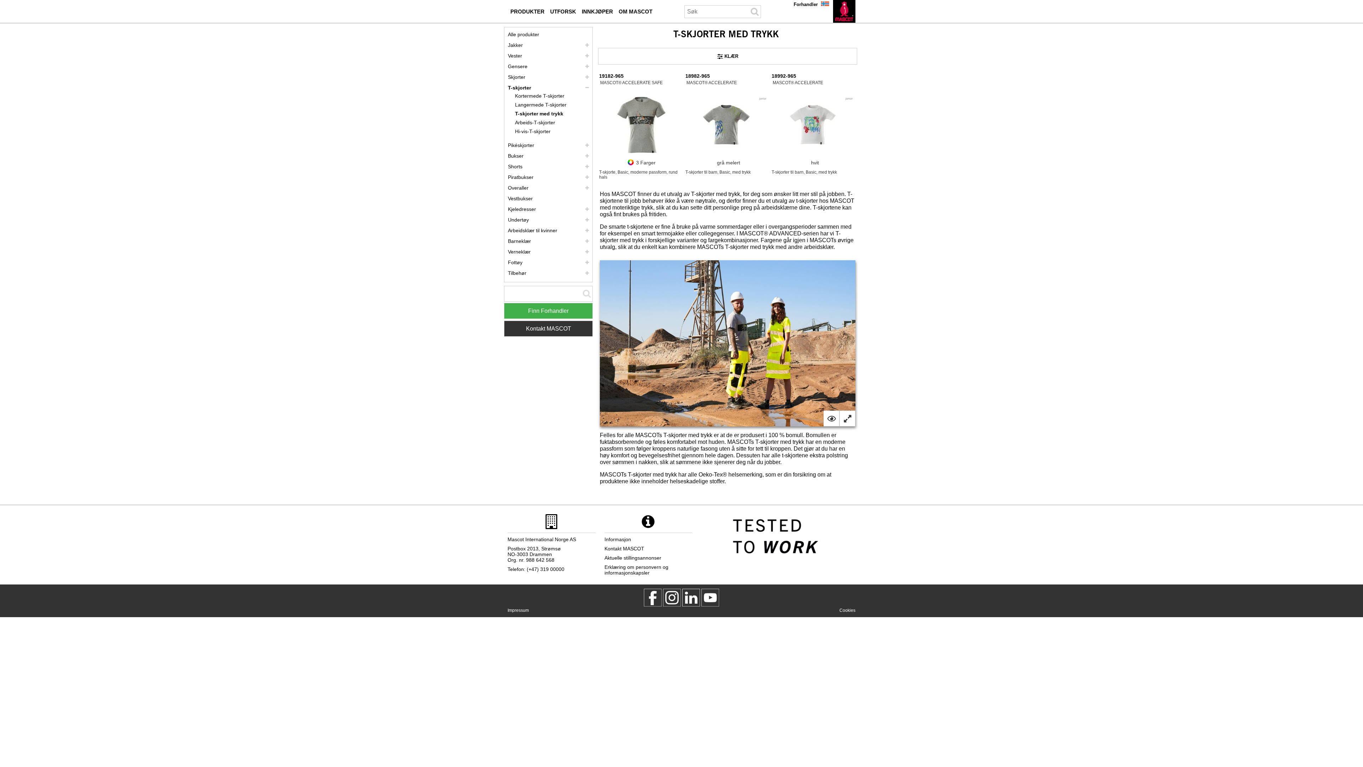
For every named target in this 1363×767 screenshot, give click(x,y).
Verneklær (519, 252)
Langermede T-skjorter (540, 105)
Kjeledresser (522, 209)
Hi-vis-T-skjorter (533, 131)
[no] (844, 11)
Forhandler (806, 4)
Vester (515, 56)
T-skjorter (519, 88)
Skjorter (516, 77)
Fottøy (515, 262)
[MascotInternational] (710, 597)
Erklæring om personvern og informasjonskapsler (636, 570)
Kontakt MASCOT (548, 329)
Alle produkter (523, 34)
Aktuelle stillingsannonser (632, 558)
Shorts (515, 166)
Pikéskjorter (521, 145)
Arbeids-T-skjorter (535, 122)
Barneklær (519, 241)
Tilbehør (517, 273)
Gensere (517, 66)
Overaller (518, 188)
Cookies (847, 610)
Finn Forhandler (548, 311)
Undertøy (518, 220)
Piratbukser (520, 177)
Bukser (516, 156)
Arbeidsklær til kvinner (532, 230)
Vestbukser (520, 198)
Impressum (518, 610)
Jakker (515, 45)
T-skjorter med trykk (539, 113)
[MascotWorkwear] (653, 597)
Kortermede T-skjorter (539, 96)
